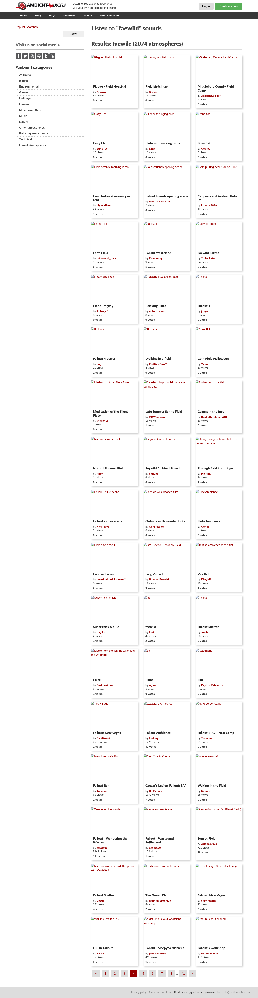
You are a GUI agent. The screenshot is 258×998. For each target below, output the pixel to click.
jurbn (100, 473)
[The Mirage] (114, 716)
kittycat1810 (209, 205)
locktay (153, 738)
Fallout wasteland (158, 253)
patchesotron (157, 953)
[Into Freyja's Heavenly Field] (167, 557)
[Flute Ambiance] (219, 504)
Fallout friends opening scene (166, 196)
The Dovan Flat (156, 895)
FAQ (52, 15)
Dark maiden (105, 685)
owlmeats (155, 847)
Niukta (153, 91)
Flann (100, 953)
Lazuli (100, 900)
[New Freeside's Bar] (114, 768)
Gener (205, 526)
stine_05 (102, 148)
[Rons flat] (219, 126)
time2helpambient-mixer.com (233, 992)
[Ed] (167, 663)
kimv (152, 148)
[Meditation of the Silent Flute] (114, 394)
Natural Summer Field (108, 468)
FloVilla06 (103, 526)
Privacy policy (139, 992)
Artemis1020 (209, 843)
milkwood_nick (106, 258)
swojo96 (102, 847)
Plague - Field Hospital (109, 86)
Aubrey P (102, 311)
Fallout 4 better (104, 358)
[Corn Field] (219, 341)
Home (23, 15)
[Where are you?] (219, 768)
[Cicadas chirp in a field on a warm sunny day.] (167, 394)
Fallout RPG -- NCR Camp (216, 733)
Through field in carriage (215, 468)
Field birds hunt (156, 86)
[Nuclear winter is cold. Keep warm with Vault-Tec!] (114, 878)
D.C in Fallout (103, 948)
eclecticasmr (157, 311)
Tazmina (206, 738)
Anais (205, 632)
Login (206, 6)
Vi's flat (203, 574)
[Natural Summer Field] (114, 451)
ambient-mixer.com (44, 5)
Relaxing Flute (155, 306)
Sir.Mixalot (103, 738)
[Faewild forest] (219, 236)
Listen (100, 78)
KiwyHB (206, 579)
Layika (101, 632)
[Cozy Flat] (114, 126)
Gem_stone (156, 526)
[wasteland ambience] (167, 821)
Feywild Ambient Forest (162, 468)
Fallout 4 (204, 306)
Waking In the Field (212, 785)
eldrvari (154, 473)
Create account (229, 6)
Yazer (204, 364)
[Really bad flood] (114, 289)
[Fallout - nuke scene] (114, 504)
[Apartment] (219, 663)
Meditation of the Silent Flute (110, 413)
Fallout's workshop (211, 948)
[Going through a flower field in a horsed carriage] (219, 451)
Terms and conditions (160, 992)
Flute (97, 680)
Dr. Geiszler (156, 791)
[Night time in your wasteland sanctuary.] (167, 931)
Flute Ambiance (209, 521)
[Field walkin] (167, 341)
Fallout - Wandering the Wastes (110, 840)
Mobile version (109, 15)
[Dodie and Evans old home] (167, 878)
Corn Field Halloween (213, 358)
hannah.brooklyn (160, 900)
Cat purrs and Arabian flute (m (217, 198)
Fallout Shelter (208, 627)
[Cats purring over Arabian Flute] (219, 179)
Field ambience (104, 574)
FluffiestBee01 (158, 364)
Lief (151, 632)
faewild (150, 627)
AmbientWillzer (210, 95)
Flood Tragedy (103, 306)
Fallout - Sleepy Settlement (164, 948)
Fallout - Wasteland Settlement (159, 840)
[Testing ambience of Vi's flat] (219, 557)
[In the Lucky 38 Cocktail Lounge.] (219, 878)
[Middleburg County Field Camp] (219, 69)
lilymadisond (105, 205)
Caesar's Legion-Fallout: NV (165, 785)
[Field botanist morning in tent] (114, 179)
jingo (204, 311)
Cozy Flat (100, 143)
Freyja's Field (155, 574)
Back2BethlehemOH (214, 416)
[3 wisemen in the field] (219, 394)
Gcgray (205, 148)
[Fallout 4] (167, 236)
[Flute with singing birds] (167, 126)
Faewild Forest (208, 253)
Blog (38, 15)
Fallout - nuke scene (107, 521)
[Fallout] (219, 610)
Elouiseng (155, 258)
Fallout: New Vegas (107, 733)
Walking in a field (158, 358)
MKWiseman (157, 416)
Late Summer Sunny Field (163, 411)
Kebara (205, 791)
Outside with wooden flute (165, 521)
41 (183, 973)
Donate (87, 15)
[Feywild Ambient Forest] (167, 451)
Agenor (153, 685)
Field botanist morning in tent (111, 198)
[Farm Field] (114, 236)
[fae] (167, 610)
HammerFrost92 (159, 579)
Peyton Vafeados (160, 201)
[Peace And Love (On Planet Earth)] (219, 821)
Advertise (69, 15)
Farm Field (100, 253)
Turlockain (208, 258)
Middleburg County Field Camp (216, 88)
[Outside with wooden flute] (167, 504)
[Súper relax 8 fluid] (114, 610)
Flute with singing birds (162, 143)
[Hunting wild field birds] (167, 69)
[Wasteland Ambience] (167, 716)
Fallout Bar (101, 785)
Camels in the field (211, 411)
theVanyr (102, 420)
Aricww (101, 91)
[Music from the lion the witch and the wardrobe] (114, 663)
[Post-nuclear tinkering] (219, 931)
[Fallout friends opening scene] (167, 179)
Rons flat (204, 143)
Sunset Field (207, 838)
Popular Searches (27, 27)
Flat (200, 680)
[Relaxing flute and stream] (167, 289)
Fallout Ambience (158, 733)
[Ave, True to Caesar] (167, 768)
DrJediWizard (209, 953)
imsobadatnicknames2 (111, 579)
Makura (206, 473)
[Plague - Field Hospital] (114, 69)
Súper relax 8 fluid (106, 627)
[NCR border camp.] (219, 716)
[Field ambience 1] (114, 557)
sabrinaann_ (209, 900)
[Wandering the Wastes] (114, 821)
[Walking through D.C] (114, 931)
